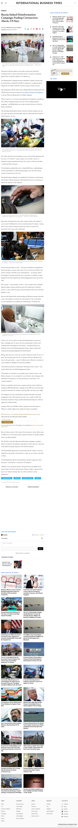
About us (33, 804)
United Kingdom (50, 811)
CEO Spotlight (19, 816)
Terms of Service (37, 425)
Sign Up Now (65, 73)
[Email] (39, 29)
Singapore (49, 808)
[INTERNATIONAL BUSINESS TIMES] (39, 3)
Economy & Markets (5, 808)
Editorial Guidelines (33, 487)
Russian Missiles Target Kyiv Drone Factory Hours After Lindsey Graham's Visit (33, 770)
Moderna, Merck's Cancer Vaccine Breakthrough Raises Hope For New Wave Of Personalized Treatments (59, 19)
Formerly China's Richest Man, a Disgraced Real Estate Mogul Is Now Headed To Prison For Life (32, 659)
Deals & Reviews (20, 818)
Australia (48, 804)
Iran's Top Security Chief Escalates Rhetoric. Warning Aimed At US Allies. (11, 725)
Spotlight (18, 811)
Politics (2, 816)
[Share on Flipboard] (34, 29)
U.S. (2, 806)
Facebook (32, 92)
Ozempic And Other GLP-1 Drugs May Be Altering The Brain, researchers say (10, 770)
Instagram (40, 92)
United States (50, 813)
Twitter (27, 92)
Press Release (19, 813)
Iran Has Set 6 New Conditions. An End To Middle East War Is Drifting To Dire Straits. (33, 791)
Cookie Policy (34, 813)
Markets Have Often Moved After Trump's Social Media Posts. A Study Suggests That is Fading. (32, 704)
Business (3, 811)
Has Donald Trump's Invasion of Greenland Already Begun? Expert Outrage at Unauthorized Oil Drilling (11, 791)
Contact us (33, 806)
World (2, 804)
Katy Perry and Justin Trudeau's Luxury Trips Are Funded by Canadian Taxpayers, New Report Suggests (58, 29)
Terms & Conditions (35, 808)
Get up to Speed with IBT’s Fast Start (64, 69)
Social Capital (19, 806)
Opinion (2, 820)
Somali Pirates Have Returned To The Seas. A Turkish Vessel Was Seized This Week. (10, 614)
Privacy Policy (4, 426)
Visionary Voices (20, 804)
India (48, 806)
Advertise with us (35, 816)
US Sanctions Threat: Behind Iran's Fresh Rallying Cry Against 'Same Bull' (11, 704)
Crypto (2, 818)
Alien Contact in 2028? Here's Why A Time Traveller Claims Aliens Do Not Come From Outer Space (33, 747)
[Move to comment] (42, 29)
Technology (3, 813)
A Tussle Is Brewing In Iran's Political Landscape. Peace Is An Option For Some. (32, 681)
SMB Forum (19, 808)
